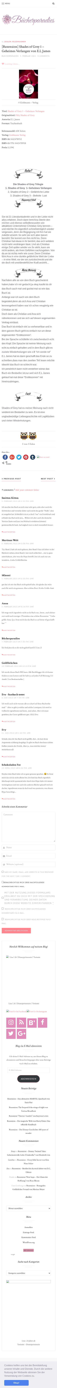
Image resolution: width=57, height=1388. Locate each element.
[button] (35, 1376)
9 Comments (44, 56)
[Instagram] (11, 1023)
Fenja (13, 1151)
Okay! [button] (16, 1383)
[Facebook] (42, 1023)
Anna (5, 603)
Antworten (9, 532)
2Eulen (7, 41)
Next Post (47, 479)
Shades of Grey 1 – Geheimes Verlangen (26, 111)
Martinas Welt (10, 540)
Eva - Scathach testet (13, 694)
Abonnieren (28, 1078)
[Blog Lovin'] (32, 1023)
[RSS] (21, 1023)
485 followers (28, 1250)
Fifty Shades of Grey (24, 115)
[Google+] (21, 1034)
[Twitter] (11, 1034)
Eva (8, 1168)
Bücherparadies (11, 638)
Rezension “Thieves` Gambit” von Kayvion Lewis (28, 1116)
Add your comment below (27, 490)
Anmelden (28, 1227)
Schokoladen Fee (11, 764)
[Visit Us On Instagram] (37, 1011)
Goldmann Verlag (17, 135)
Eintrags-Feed (28, 1232)
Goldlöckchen (10, 663)
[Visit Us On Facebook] (16, 1011)
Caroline (11, 1160)
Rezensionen (19, 41)
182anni (6, 575)
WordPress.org (28, 1242)
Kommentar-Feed (28, 1237)
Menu (7, 3)
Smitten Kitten (10, 498)
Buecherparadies (10, 56)
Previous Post (12, 479)
